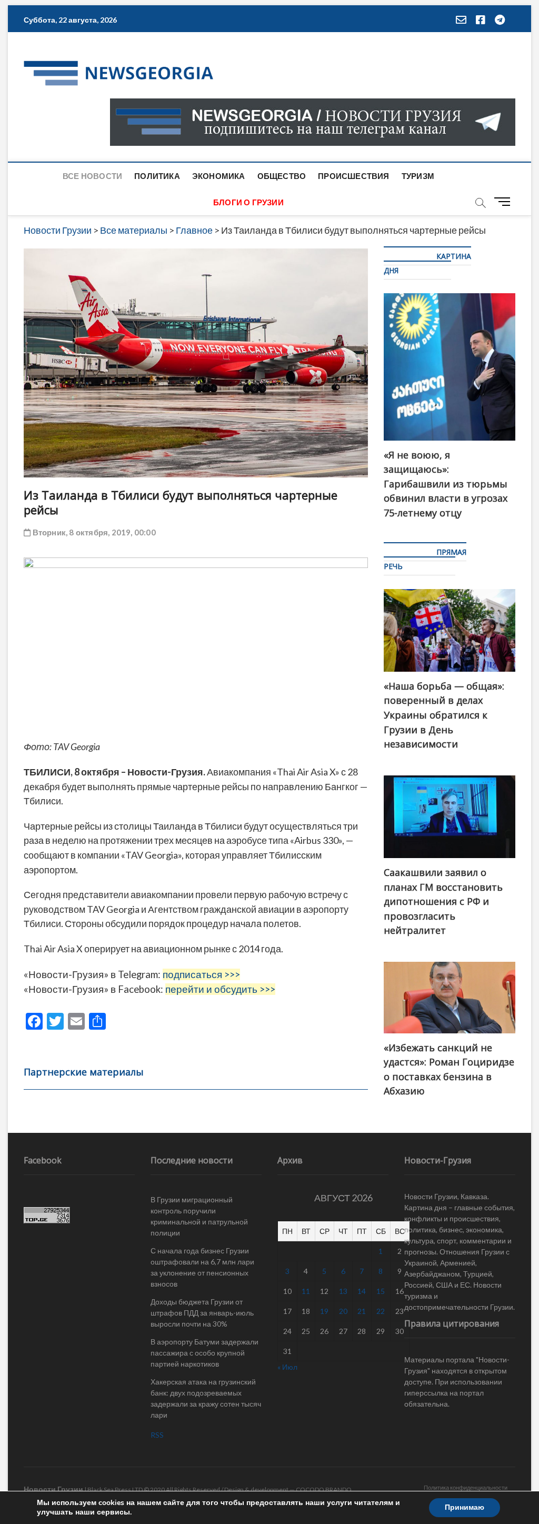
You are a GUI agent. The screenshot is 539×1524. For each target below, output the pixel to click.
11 (306, 1291)
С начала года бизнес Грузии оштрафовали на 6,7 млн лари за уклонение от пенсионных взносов (202, 1267)
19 (324, 1311)
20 (343, 1311)
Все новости (92, 176)
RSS (157, 1434)
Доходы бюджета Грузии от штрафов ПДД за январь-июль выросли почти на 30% (202, 1312)
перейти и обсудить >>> (220, 989)
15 (380, 1291)
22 (380, 1311)
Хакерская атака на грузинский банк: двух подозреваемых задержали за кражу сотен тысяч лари (206, 1398)
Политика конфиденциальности (465, 1487)
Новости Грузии (53, 1489)
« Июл (287, 1366)
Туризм (418, 176)
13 (343, 1291)
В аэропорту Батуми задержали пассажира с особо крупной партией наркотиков (204, 1352)
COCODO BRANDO (324, 1489)
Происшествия (353, 176)
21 (361, 1311)
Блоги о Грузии (248, 202)
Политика (157, 176)
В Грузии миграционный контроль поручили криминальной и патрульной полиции (199, 1216)
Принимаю (464, 1507)
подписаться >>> (201, 974)
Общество (281, 176)
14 (361, 1291)
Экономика (218, 176)
